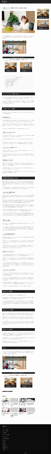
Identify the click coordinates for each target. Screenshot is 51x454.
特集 (4, 449)
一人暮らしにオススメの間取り (10, 80)
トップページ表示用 (5, 391)
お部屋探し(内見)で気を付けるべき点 (11, 81)
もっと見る (20, 77)
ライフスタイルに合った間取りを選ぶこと (12, 79)
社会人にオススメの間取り (10, 84)
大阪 (4, 442)
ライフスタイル (6, 436)
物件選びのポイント (10, 391)
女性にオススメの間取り (9, 85)
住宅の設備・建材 (6, 438)
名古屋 (5, 440)
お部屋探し (5, 432)
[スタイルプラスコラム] (4, 2)
